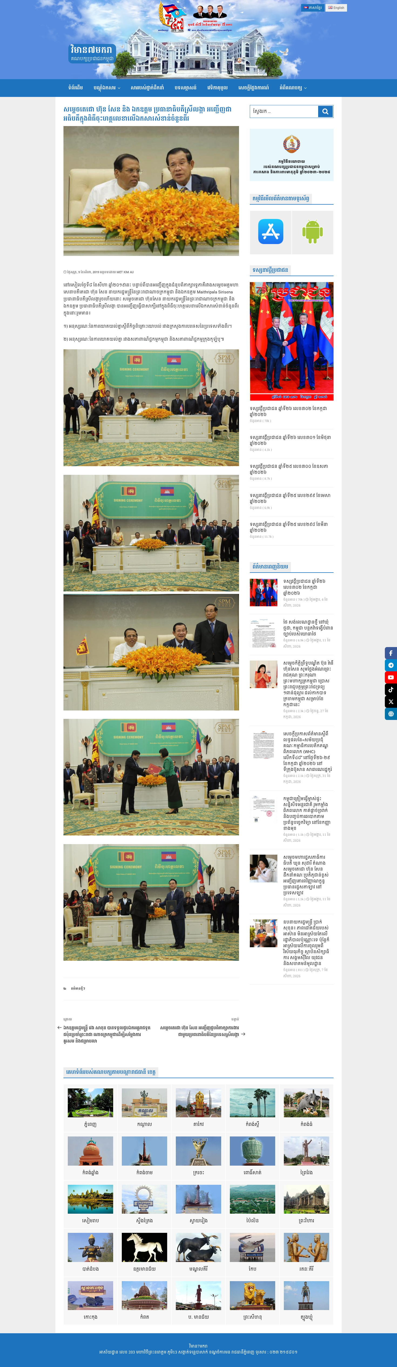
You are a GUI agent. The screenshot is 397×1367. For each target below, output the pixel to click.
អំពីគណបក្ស (291, 88)
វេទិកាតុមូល (217, 88)
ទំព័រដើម (75, 88)
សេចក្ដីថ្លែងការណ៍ (253, 88)
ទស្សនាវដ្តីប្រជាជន (270, 270)
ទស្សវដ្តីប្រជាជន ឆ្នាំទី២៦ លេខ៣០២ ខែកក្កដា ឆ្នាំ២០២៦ (288, 412)
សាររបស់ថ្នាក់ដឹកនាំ (147, 88)
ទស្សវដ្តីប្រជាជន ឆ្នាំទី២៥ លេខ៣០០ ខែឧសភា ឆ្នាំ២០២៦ (289, 470)
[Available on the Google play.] (313, 232)
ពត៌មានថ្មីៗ (78, 988)
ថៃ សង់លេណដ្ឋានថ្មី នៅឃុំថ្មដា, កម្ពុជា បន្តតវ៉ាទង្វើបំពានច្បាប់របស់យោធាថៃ (308, 628)
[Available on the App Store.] (271, 232)
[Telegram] (391, 665)
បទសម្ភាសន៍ (186, 88)
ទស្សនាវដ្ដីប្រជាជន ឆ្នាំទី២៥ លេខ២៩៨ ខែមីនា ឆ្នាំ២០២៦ (289, 528)
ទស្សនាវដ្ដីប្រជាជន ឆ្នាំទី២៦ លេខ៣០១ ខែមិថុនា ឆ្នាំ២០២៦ (290, 441)
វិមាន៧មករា (91, 50)
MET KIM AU (125, 272)
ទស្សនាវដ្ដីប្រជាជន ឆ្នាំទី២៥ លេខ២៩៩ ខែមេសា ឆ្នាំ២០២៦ (290, 499)
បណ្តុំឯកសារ (105, 88)
